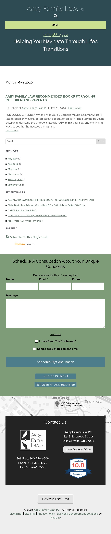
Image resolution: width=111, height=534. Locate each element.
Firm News (75, 108)
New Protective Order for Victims (25, 221)
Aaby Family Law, (55, 8)
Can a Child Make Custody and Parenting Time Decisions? (37, 215)
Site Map (30, 513)
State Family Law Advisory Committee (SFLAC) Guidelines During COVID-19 (46, 205)
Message (12, 295)
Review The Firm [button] (55, 499)
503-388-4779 (55, 35)
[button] (55, 25)
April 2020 (13, 164)
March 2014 (14, 174)
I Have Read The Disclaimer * (57, 341)
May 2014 (12, 169)
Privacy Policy (46, 513)
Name (10, 279)
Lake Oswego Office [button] (78, 449)
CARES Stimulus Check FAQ (22, 210)
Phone (76, 279)
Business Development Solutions (77, 513)
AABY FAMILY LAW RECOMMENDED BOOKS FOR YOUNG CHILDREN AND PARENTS (50, 98)
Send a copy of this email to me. (57, 349)
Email (43, 279)
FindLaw (55, 517)
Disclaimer (55, 334)
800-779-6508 (39, 458)
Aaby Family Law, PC (35, 108)
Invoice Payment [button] (56, 376)
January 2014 (14, 184)
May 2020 (13, 158)
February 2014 (15, 179)
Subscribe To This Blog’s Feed (28, 237)
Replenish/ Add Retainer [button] (55, 384)
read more (11, 130)
